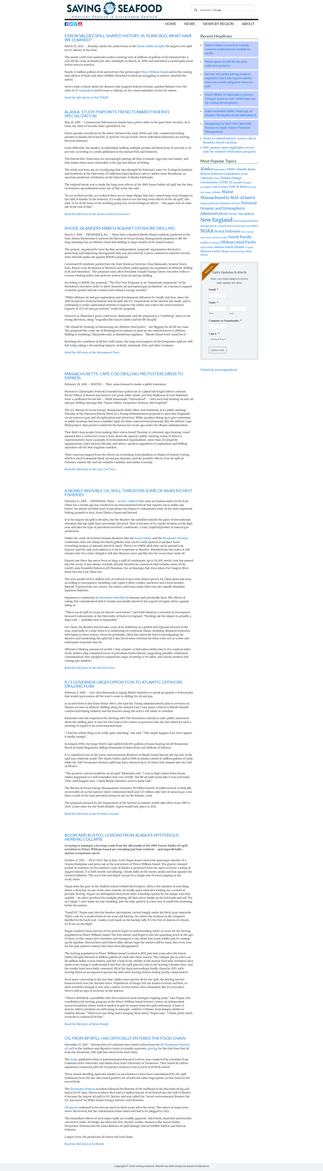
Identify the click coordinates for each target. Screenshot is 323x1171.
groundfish (206, 187)
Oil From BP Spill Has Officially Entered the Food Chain (125, 1038)
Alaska (206, 169)
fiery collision (129, 501)
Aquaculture (219, 169)
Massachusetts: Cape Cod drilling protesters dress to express (124, 375)
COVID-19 (225, 182)
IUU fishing (205, 192)
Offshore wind (232, 242)
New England (216, 220)
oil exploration (84, 90)
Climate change (230, 178)
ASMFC (231, 169)
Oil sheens (71, 1107)
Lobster (216, 192)
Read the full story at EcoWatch (84, 1144)
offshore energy (210, 242)
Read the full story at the (97, 214)
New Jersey (233, 225)
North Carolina (220, 237)
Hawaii (253, 187)
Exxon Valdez (143, 538)
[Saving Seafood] (114, 17)
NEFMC (233, 214)
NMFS (254, 225)
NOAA (206, 231)
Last (231, 313)
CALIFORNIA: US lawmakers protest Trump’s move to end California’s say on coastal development (230, 98)
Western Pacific (210, 251)
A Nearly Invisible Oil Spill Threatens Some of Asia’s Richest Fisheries (128, 492)
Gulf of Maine (220, 186)
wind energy (237, 251)
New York (245, 226)
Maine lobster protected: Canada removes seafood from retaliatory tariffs (227, 49)
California (206, 178)
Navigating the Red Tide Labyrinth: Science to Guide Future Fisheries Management (228, 127)
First (211, 313)
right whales (206, 247)
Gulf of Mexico (239, 187)
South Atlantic (235, 247)
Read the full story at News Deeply (87, 1024)
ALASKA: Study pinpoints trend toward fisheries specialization (117, 113)
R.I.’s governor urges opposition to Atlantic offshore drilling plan (124, 684)
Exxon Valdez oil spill (150, 46)
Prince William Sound (154, 72)
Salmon (219, 247)
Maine (228, 191)
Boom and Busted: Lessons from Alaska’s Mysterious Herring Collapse (122, 837)
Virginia (249, 247)
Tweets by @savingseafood (218, 369)
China (216, 178)
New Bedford (246, 214)
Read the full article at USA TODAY (87, 97)
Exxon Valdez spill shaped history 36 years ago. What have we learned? (128, 37)
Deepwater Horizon (175, 538)
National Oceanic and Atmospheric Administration (228, 208)
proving (152, 1048)
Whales (225, 251)
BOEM (244, 174)
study (73, 1059)
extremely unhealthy (112, 597)
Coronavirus (209, 182)
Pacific (250, 242)
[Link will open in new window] (66, 24)
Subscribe (217, 350)
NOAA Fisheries (227, 231)
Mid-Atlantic (243, 197)
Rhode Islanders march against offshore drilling (120, 228)
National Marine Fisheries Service (220, 203)
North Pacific (240, 237)
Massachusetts (214, 197)
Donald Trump (242, 182)
